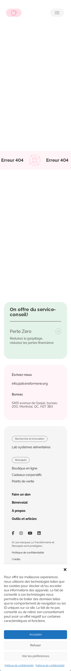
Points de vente (23, 481)
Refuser (35, 645)
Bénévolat (20, 502)
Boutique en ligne (24, 468)
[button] (65, 569)
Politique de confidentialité (19, 665)
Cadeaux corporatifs (27, 475)
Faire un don (21, 494)
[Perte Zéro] (58, 331)
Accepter (35, 634)
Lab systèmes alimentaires (31, 447)
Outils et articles (24, 519)
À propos (18, 511)
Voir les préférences (35, 656)
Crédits (16, 559)
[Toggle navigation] (57, 13)
